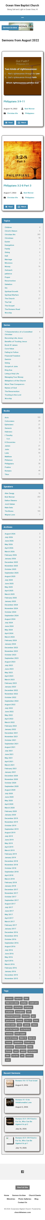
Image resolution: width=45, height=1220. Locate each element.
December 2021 (11, 733)
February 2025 (11, 598)
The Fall (8, 302)
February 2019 (11, 854)
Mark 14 (23, 1038)
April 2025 (9, 591)
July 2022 (9, 708)
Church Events (35, 1195)
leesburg (9, 1034)
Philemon (9, 460)
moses (8, 1042)
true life (15, 1056)
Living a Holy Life (12, 374)
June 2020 (9, 797)
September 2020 (11, 786)
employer (9, 1012)
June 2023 (9, 669)
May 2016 (9, 957)
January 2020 (10, 815)
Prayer (7, 277)
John (7, 449)
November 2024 (11, 608)
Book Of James (11, 345)
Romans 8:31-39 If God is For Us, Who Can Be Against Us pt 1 (26, 1141)
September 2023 (11, 658)
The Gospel (9, 306)
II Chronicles (10, 442)
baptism (18, 999)
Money (7, 267)
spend (23, 1051)
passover (9, 1047)
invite (36, 1021)
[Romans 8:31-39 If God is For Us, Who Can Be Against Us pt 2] (9, 1123)
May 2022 (9, 715)
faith (28, 1012)
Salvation (8, 284)
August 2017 (10, 904)
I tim (19, 1025)
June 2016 (9, 954)
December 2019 (11, 818)
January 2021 (10, 772)
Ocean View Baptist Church (22, 5)
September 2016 (11, 943)
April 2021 (9, 761)
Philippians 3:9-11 (14, 101)
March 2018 (10, 879)
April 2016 (9, 961)
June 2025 (9, 584)
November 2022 (11, 694)
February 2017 (11, 925)
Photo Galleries (24, 1199)
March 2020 (10, 808)
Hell (6, 256)
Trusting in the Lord (13, 395)
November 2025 (11, 566)
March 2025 (10, 594)
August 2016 (10, 946)
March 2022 (10, 722)
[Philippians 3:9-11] (22, 93)
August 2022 (10, 705)
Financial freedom (13, 1016)
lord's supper (20, 1034)
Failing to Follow (11, 352)
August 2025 (10, 576)
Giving (7, 252)
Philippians (29, 113)
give (33, 1016)
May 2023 (9, 673)
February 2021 (11, 769)
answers (9, 999)
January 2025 (10, 601)
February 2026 (11, 555)
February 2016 (11, 968)
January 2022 (10, 729)
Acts (7, 418)
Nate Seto (9, 508)
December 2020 (11, 776)
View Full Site (22, 1187)
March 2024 (10, 637)
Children (8, 227)
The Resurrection (12, 391)
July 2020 (9, 793)
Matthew (8, 457)
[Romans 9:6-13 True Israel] (9, 1085)
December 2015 (11, 975)
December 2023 (11, 648)
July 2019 (9, 836)
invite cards (10, 1025)
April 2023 (9, 676)
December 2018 (11, 861)
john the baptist (12, 1029)
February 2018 (11, 882)
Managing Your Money (14, 377)
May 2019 (9, 843)
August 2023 (10, 662)
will (22, 1056)
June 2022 (9, 712)
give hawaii (10, 1021)
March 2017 (10, 922)
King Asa (8, 370)
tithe (7, 1056)
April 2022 (9, 719)
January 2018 (10, 886)
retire (30, 1047)
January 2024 (10, 644)
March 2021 (10, 765)
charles (24, 1003)
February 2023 (11, 683)
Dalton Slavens (11, 500)
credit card (34, 1003)
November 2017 (11, 893)
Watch (23, 123)
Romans (8, 471)
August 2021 (10, 747)
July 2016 (9, 950)
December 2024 (11, 605)
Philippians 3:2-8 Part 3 (17, 185)
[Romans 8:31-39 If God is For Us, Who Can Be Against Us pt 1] (9, 1142)
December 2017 (11, 890)
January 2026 (10, 559)
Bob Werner (30, 109)
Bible (26, 999)
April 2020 (9, 804)
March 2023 (10, 680)
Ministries (11, 1199)
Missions (8, 263)
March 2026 (10, 552)
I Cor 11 (28, 1021)
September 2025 (11, 573)
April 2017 (9, 918)
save (16, 1051)
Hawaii (19, 1021)
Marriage (8, 259)
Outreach (8, 270)
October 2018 (10, 868)
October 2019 (10, 826)
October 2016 (10, 939)
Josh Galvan (10, 504)
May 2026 (9, 544)
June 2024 (9, 626)
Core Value (9, 349)
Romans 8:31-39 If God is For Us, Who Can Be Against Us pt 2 (26, 1121)
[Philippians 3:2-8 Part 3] (22, 177)
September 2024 (11, 616)
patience (8, 274)
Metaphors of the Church (15, 381)
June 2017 (9, 911)
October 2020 (10, 783)
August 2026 (10, 534)
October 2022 (10, 697)
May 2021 (9, 758)
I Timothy (8, 435)
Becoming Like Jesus (14, 338)
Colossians (9, 421)
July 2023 (9, 665)
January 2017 (10, 929)
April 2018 (9, 875)
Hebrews (8, 432)
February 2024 (11, 640)
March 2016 (10, 964)
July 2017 (9, 907)
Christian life (12, 113)
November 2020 (11, 779)
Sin (6, 288)
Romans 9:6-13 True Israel (26, 1081)
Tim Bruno (9, 511)
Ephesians (9, 425)
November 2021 (11, 737)
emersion (18, 1007)
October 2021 (10, 740)
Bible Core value (12, 1003)
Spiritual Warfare (12, 295)
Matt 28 (32, 1038)
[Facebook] (22, 1171)
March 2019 (10, 850)
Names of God (11, 388)
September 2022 (11, 701)
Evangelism (9, 245)
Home (6, 1195)
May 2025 (9, 587)
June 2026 (9, 541)
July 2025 (9, 580)
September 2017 (11, 900)
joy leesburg (25, 1029)
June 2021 (9, 754)
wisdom (29, 1056)
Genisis (8, 359)
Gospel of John (11, 366)
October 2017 (10, 897)
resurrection (20, 1047)
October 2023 (10, 655)
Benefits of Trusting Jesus (16, 342)
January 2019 (10, 858)
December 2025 (11, 562)
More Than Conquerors (14, 384)
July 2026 (9, 537)
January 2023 (10, 687)
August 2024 (10, 619)
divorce (9, 1007)
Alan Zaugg (9, 493)
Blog (36, 1199)
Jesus (34, 1025)
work (8, 1060)
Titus (7, 474)
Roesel (8, 1051)
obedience (18, 1042)
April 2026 (9, 548)
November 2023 (11, 651)
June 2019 (9, 840)
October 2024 (10, 612)
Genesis (8, 428)
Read (10, 123)
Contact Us (22, 1202)
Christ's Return (11, 231)
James (7, 446)
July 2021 (9, 751)
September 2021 (11, 744)
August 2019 (10, 833)
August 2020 (10, 790)
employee (28, 1007)
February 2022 (11, 726)
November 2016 (11, 936)
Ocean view (29, 1042)
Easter (7, 242)
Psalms (8, 467)
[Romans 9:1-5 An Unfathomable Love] (9, 1104)
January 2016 (10, 971)
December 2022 (11, 690)
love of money (11, 1038)
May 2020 (9, 801)
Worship (8, 313)
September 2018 (11, 872)
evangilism (20, 1012)
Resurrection (10, 281)
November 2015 (11, 978)
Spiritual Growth (11, 291)
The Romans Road (12, 309)
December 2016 (11, 932)
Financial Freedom (12, 356)
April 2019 (9, 847)
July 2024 (9, 623)
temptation (32, 1051)
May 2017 (9, 914)
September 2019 (11, 829)
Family (7, 249)
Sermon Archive (10, 28)
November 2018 (11, 865)
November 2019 (11, 822)
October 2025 (10, 569)
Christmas (9, 238)
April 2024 (9, 633)
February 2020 (11, 811)
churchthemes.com (22, 1212)
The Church (10, 299)
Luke (7, 453)
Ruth (8, 439)
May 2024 (9, 630)
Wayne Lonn (10, 515)
